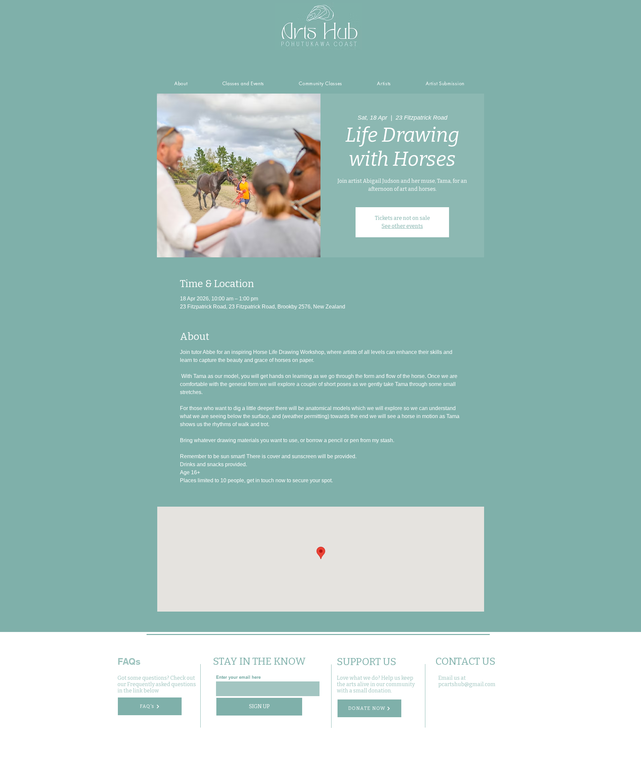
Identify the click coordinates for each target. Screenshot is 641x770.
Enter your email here (238, 677)
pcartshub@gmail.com (466, 684)
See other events (402, 226)
